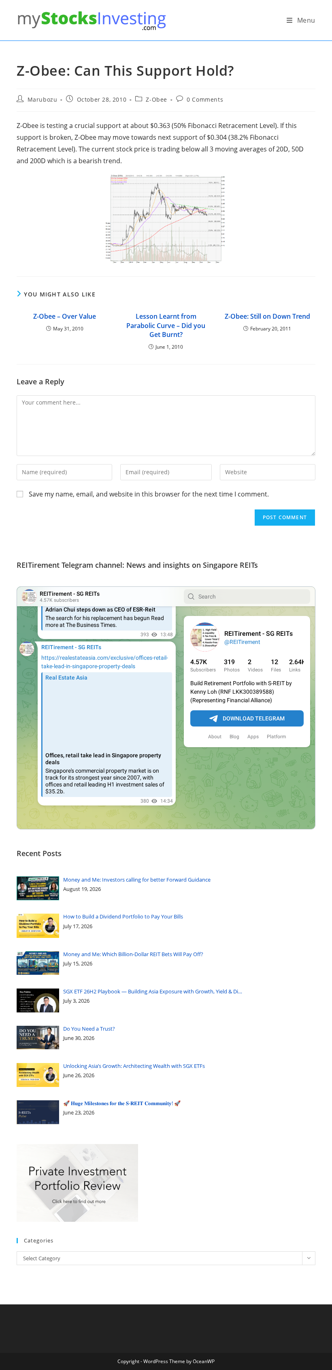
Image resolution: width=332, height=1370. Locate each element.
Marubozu (42, 99)
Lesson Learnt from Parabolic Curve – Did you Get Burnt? (165, 325)
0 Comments (205, 99)
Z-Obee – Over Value (64, 316)
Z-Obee (156, 99)
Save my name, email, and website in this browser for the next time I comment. (149, 494)
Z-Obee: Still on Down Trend (267, 316)
